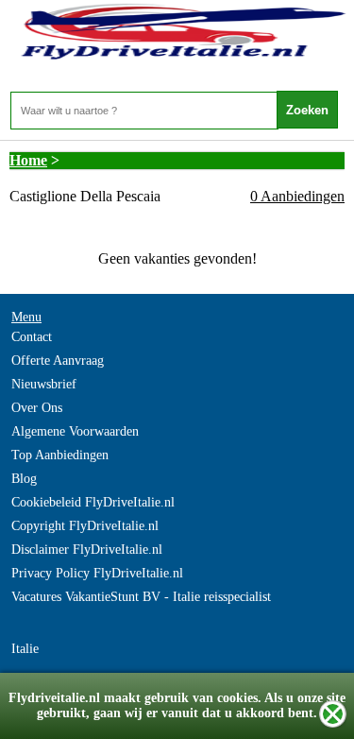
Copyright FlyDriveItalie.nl (85, 526)
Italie (25, 649)
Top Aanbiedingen (60, 455)
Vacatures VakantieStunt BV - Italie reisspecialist (141, 597)
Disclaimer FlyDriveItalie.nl (86, 549)
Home (28, 160)
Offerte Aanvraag (57, 360)
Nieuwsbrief (43, 384)
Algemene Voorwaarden (75, 431)
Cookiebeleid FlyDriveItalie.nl (93, 502)
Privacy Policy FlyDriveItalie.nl (97, 573)
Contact (31, 337)
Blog (24, 479)
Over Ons (36, 408)
